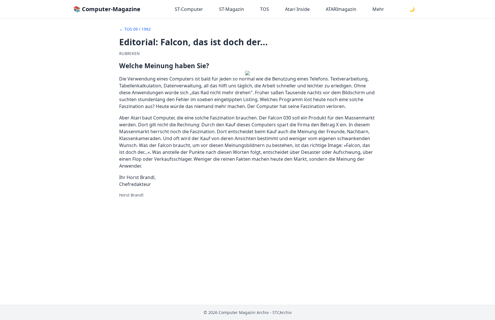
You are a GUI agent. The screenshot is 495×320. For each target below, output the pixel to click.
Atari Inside (297, 9)
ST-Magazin (231, 9)
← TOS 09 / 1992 (135, 29)
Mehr (378, 9)
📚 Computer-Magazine (106, 9)
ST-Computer (189, 9)
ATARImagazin (341, 9)
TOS (264, 9)
